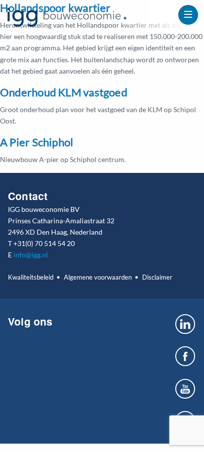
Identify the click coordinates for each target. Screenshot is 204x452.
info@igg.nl (30, 254)
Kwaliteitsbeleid (30, 277)
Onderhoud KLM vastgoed (63, 92)
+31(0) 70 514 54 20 (44, 243)
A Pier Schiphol (36, 142)
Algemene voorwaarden (97, 277)
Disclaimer (157, 277)
